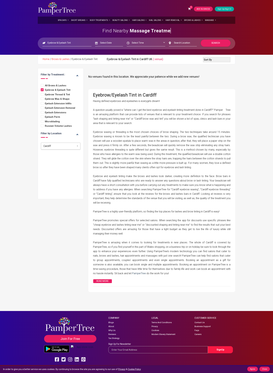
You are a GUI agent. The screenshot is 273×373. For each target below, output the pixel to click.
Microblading (52, 121)
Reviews (112, 334)
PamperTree (139, 273)
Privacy (155, 326)
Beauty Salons (120, 20)
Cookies (155, 330)
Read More (102, 281)
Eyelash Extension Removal (60, 108)
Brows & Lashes (192, 20)
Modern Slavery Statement (163, 334)
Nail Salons (155, 20)
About (111, 326)
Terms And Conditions (162, 322)
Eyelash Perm (52, 117)
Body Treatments (99, 20)
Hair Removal (173, 20)
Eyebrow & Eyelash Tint (57, 90)
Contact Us (199, 322)
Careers (197, 334)
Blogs (111, 322)
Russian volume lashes (58, 126)
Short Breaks (78, 20)
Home (46, 59)
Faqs (196, 330)
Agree (252, 369)
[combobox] (60, 146)
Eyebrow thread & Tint (57, 94)
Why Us (111, 330)
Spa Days (62, 20)
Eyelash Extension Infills (58, 103)
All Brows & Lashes (55, 85)
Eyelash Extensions (55, 112)
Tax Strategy (113, 338)
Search (215, 43)
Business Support (202, 326)
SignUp (220, 349)
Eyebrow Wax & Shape (57, 99)
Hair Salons (138, 20)
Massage (210, 20)
